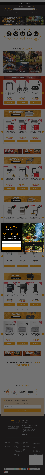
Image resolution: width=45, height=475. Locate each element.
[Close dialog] (42, 224)
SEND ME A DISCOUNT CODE (12, 248)
